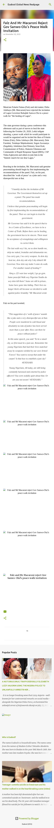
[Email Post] (5, 612)
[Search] (50, 4)
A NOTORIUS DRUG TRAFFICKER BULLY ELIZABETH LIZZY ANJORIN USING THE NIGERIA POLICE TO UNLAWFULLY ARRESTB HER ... (25, 685)
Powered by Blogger (28, 818)
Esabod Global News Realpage (23, 4)
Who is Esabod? (9, 737)
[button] (5, 40)
